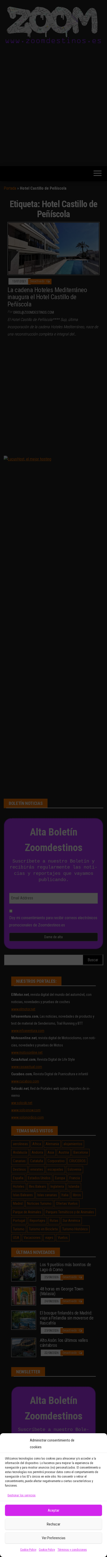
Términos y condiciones (72, 1549)
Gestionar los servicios (21, 1495)
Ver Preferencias (53, 1538)
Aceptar (53, 1510)
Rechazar (53, 1524)
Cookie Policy (28, 1549)
